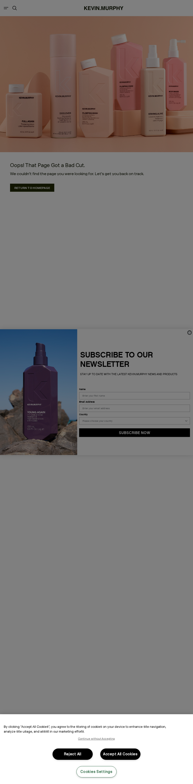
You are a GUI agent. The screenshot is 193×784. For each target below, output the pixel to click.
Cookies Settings (96, 771)
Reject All (72, 754)
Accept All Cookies (120, 754)
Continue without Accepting (96, 738)
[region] (96, 749)
